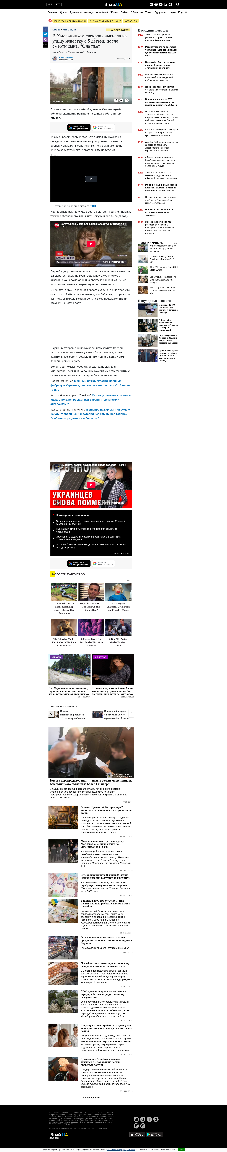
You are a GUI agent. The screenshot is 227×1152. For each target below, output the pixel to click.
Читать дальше (91, 1097)
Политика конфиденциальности (62, 1128)
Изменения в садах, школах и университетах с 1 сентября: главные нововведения (88, 538)
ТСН (93, 205)
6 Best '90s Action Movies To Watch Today (118, 642)
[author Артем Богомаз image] (55, 58)
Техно (148, 12)
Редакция (92, 1128)
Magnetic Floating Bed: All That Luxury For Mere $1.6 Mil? (162, 259)
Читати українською (118, 30)
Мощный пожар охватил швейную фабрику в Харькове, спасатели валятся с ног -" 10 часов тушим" (90, 385)
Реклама (82, 1128)
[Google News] (156, 1119)
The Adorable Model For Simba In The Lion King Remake (64, 642)
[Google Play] (154, 1134)
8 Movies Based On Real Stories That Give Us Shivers (91, 642)
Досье (63, 12)
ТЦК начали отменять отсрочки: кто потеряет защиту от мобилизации (86, 530)
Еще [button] (181, 12)
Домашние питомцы (82, 12)
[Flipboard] (165, 4)
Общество (137, 12)
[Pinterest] (170, 4)
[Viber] (156, 4)
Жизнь (114, 12)
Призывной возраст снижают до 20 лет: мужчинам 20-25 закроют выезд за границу (91, 546)
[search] (177, 4)
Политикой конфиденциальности (121, 1150)
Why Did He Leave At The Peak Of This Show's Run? (91, 606)
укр (50, 4)
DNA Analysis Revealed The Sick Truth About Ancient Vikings (163, 280)
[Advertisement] (91, 325)
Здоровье (160, 12)
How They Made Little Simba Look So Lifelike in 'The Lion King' (163, 290)
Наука (172, 12)
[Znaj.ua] (114, 4)
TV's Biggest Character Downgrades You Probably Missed (118, 606)
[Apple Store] (137, 1134)
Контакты (103, 1128)
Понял (181, 1150)
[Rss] (160, 4)
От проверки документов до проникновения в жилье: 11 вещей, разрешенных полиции (91, 522)
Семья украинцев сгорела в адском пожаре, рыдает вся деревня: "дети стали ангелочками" (90, 399)
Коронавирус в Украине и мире (105, 21)
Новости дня (131, 21)
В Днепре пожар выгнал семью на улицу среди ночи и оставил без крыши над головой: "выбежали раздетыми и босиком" (90, 414)
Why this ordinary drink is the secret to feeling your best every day (163, 249)
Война (124, 12)
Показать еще (121, 553)
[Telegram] (151, 4)
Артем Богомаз (65, 57)
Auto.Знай (102, 12)
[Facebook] (45, 29)
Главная (52, 12)
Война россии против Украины (70, 21)
